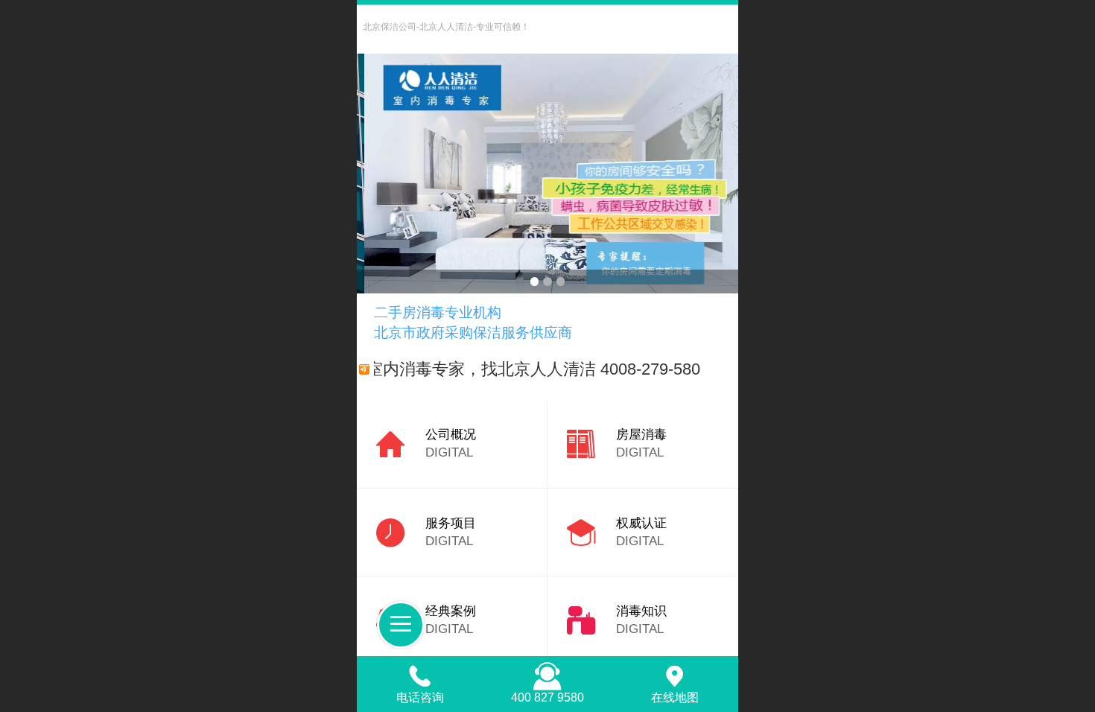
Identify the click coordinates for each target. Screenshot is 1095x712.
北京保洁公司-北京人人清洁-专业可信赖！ (446, 27)
